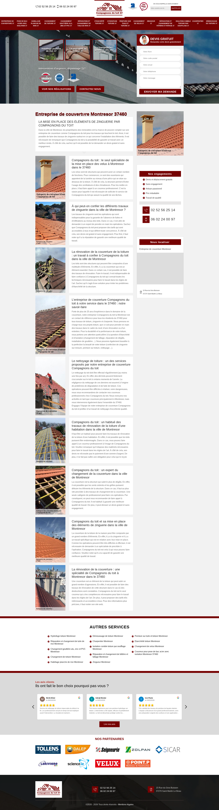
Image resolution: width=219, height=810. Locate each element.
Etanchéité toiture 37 (99, 22)
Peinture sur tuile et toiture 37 (125, 23)
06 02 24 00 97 (67, 6)
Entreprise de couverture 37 (7, 22)
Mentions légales (125, 804)
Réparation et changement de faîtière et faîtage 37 (165, 23)
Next (186, 707)
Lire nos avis (109, 724)
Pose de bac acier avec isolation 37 (22, 23)
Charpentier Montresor (103, 641)
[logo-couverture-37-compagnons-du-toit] (109, 9)
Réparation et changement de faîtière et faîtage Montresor (110, 655)
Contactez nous (90, 89)
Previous (33, 707)
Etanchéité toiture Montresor (147, 641)
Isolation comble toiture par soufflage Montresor (109, 647)
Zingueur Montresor (101, 662)
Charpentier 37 (197, 22)
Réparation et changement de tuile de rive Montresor (67, 642)
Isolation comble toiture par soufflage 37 (183, 23)
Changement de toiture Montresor (66, 657)
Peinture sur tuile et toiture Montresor (151, 636)
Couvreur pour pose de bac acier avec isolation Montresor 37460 (152, 652)
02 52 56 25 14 (46, 6)
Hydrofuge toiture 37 (112, 22)
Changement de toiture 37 (50, 22)
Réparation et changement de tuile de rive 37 (84, 23)
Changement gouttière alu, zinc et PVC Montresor (68, 650)
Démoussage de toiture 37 (211, 22)
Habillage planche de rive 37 (36, 23)
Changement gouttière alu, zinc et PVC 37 (66, 23)
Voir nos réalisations (56, 89)
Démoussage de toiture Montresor (108, 636)
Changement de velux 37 (138, 22)
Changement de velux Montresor (149, 646)
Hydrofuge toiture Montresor (63, 636)
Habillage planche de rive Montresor (67, 662)
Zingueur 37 (151, 22)
